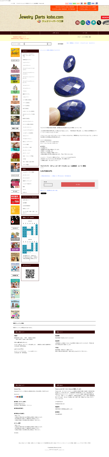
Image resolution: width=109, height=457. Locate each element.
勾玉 (68, 43)
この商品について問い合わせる (57, 175)
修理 (24, 186)
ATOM (89, 443)
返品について (43, 190)
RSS (86, 443)
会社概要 (25, 202)
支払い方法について (23, 443)
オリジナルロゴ (26, 178)
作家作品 (71, 43)
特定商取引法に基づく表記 (52, 190)
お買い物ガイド (26, 199)
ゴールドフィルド (84, 43)
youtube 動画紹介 (26, 205)
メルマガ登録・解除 (86, 37)
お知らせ (25, 192)
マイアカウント (26, 32)
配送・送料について (32, 443)
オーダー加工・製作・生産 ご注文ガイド (30, 212)
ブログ (79, 37)
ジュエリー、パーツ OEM (28, 172)
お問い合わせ (56, 32)
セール (24, 189)
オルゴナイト (92, 43)
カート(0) (85, 32)
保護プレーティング (27, 180)
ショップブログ (80, 443)
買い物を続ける (68, 175)
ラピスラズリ (57, 50)
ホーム (41, 50)
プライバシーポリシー (62, 443)
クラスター (77, 43)
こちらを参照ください (32, 351)
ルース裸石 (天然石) (48, 50)
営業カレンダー (26, 208)
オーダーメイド (26, 175)
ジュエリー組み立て (27, 183)
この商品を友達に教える (45, 175)
